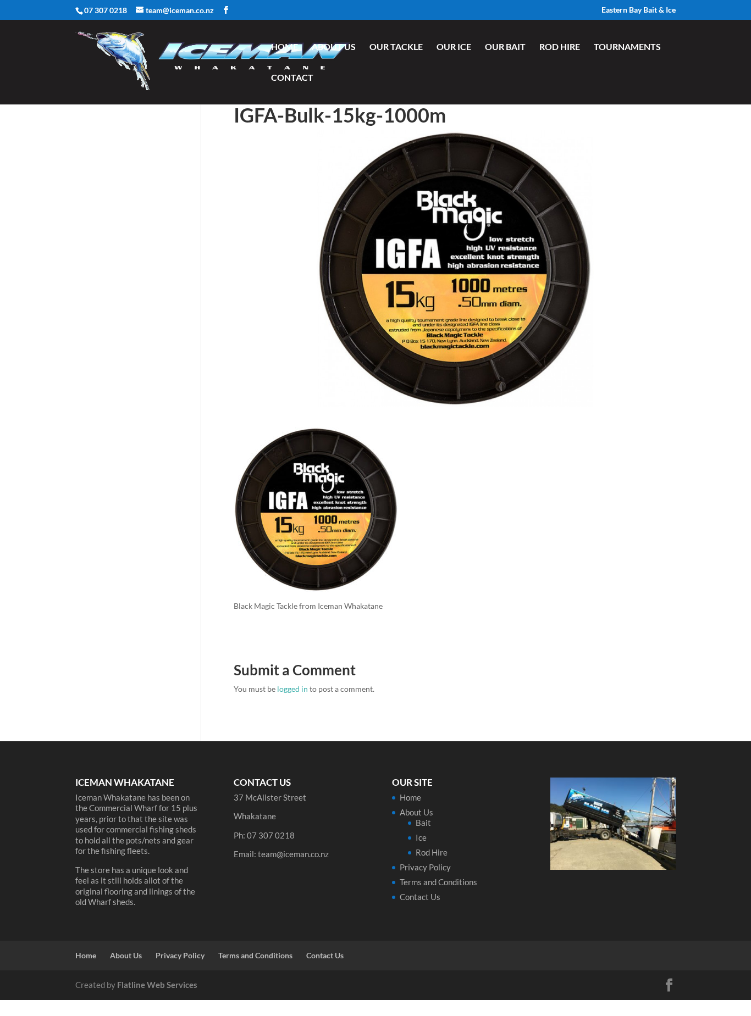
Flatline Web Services (157, 985)
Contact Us (420, 897)
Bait (423, 823)
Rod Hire (559, 47)
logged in (292, 688)
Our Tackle (396, 47)
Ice (421, 837)
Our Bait (505, 47)
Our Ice (454, 47)
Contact (292, 78)
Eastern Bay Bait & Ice (638, 10)
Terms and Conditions (438, 882)
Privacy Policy (425, 867)
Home (284, 47)
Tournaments (627, 47)
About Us (334, 47)
